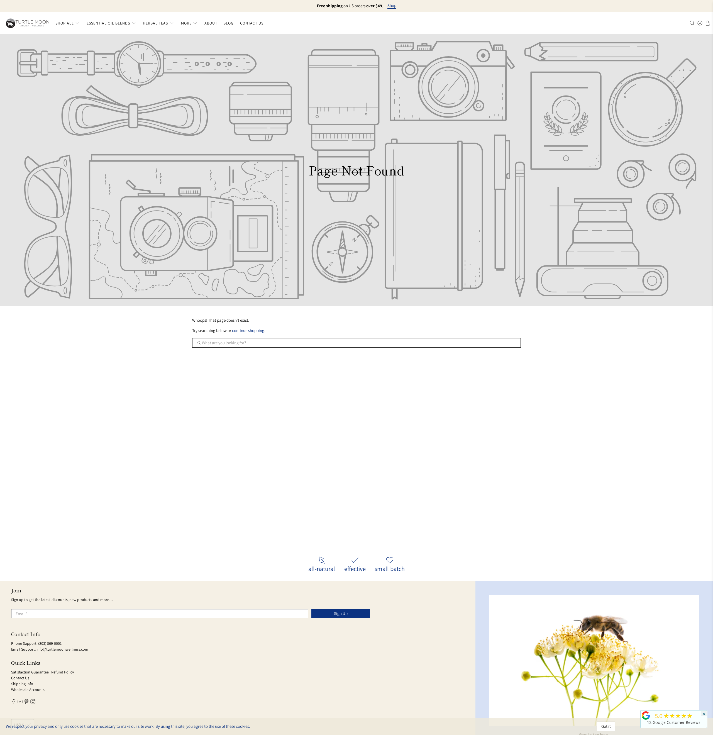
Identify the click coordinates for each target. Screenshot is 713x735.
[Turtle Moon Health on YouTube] (20, 702)
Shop (391, 5)
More (186, 23)
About (210, 23)
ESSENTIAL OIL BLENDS (108, 23)
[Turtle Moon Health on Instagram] (32, 702)
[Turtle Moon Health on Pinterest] (26, 702)
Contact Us (251, 23)
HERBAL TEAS (155, 23)
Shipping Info (22, 683)
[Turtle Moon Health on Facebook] (13, 702)
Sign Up (341, 613)
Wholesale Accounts (28, 689)
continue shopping (248, 330)
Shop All (64, 23)
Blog (228, 23)
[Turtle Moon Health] (27, 23)
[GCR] (646, 715)
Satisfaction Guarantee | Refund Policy (42, 672)
